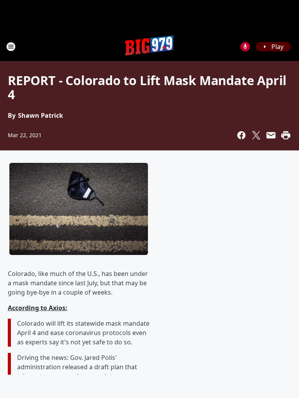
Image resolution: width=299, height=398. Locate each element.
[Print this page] (285, 135)
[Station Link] (149, 46)
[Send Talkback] (245, 46)
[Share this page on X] (256, 135)
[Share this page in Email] (271, 135)
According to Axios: (37, 308)
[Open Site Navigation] (11, 46)
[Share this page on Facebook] (241, 135)
